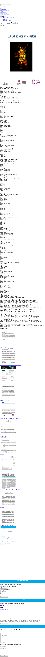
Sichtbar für (2, 593)
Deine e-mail (2, 642)
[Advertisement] (22, 28)
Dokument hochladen (4, 7)
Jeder (3, 594)
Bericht (1, 613)
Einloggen (2, 586)
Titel (1, 587)
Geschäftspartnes (6, 613)
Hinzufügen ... (3, 16)
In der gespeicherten (10, 17)
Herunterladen (2, 544)
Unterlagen (2, 1)
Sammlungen (6, 10)
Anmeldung (2, 6)
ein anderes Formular (16, 631)
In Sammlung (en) (3, 17)
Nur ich (3, 595)
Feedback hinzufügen (4, 623)
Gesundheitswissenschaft (7, 20)
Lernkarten (6, 1)
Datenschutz (2, 615)
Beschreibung (5, 589)
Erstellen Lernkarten (11, 7)
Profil (1, 15)
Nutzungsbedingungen (9, 615)
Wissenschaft (5, 19)
